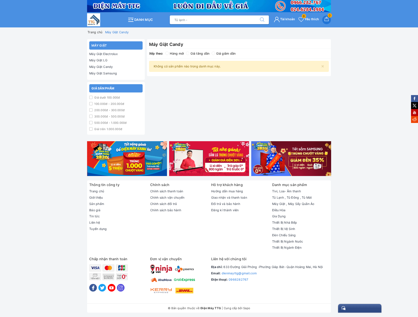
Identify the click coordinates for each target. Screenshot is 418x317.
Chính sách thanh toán (166, 191)
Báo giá (94, 210)
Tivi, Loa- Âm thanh (286, 191)
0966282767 (238, 279)
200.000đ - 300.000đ (109, 110)
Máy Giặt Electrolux (103, 54)
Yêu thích (311, 19)
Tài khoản (287, 19)
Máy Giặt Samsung (103, 73)
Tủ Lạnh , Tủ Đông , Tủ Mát (292, 197)
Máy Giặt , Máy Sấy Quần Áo (293, 204)
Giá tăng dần (199, 53)
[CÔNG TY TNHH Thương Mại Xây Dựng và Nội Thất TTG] (106, 19)
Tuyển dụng (98, 229)
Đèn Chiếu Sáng (284, 235)
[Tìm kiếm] (262, 19)
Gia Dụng (279, 216)
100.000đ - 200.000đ (108, 104)
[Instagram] (121, 288)
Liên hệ (94, 222)
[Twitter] (102, 288)
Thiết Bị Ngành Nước (287, 241)
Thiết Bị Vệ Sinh (283, 229)
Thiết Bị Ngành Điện (287, 247)
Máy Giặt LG (98, 60)
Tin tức (94, 216)
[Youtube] (111, 288)
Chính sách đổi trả (163, 204)
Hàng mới (177, 53)
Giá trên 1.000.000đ (107, 129)
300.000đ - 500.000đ (109, 116)
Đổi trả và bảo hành (225, 204)
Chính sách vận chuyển (167, 197)
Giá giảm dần (226, 53)
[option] (127, 158)
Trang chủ (96, 191)
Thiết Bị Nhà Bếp (284, 222)
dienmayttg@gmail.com (239, 273)
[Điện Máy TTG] (127, 158)
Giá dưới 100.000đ (106, 97)
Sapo (246, 308)
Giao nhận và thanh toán (229, 197)
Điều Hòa (278, 210)
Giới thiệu (96, 197)
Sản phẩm (96, 204)
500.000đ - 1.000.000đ (110, 122)
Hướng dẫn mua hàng (227, 191)
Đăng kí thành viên (225, 210)
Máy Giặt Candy (101, 67)
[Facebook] (93, 288)
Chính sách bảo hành (165, 210)
